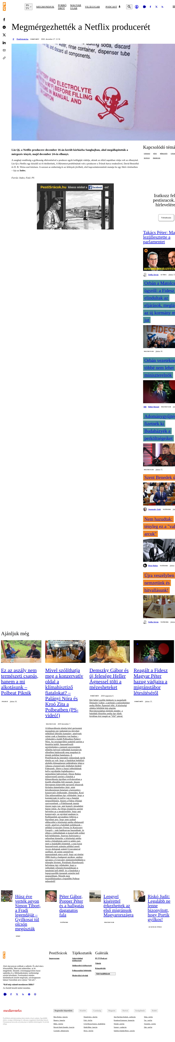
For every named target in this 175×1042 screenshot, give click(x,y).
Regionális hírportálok (64, 1011)
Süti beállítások (103, 974)
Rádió (154, 1011)
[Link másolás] (4, 58)
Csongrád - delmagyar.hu (61, 1031)
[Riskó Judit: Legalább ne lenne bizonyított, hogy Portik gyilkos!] (139, 896)
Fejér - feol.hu (88, 1020)
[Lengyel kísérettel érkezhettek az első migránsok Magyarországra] (95, 896)
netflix (147, 158)
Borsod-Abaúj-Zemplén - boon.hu (64, 1027)
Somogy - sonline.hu (120, 1027)
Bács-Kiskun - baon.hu (61, 1017)
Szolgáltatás (140, 1011)
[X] (156, 7)
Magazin (111, 1011)
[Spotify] (29, 994)
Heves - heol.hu (88, 1031)
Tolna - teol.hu (148, 1017)
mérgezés (163, 153)
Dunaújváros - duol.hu (90, 1017)
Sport (18, 936)
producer (156, 158)
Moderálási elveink (80, 975)
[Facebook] (150, 7)
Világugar (92, 6)
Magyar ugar (75, 7)
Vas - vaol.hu (148, 1020)
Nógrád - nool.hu (119, 1024)
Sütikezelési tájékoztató (82, 966)
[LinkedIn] (4, 42)
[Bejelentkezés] (136, 7)
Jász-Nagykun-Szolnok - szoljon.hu (125, 1017)
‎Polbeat (5, 701)
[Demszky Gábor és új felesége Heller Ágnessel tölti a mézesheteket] (109, 651)
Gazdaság (97, 1011)
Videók (98, 963)
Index (22, 170)
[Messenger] (4, 27)
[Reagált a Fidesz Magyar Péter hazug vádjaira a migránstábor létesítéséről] (154, 651)
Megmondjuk (45, 6)
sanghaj (147, 153)
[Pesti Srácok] (12, 6)
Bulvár (125, 1011)
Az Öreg (164, 274)
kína (155, 153)
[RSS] (162, 7)
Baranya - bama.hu (59, 1020)
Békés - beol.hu (58, 1024)
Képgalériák (100, 968)
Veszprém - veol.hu (150, 1024)
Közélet (83, 1011)
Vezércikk (167, 509)
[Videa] (144, 7)
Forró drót (62, 7)
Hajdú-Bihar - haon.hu (90, 1027)
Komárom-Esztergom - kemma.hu (124, 1020)
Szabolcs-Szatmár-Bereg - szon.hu (124, 1031)
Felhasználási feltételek (81, 970)
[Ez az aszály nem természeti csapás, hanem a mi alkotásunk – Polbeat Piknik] (21, 651)
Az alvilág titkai (155, 927)
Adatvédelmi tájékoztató (77, 959)
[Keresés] (129, 6)
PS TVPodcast (101, 958)
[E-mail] (4, 50)
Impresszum (54, 958)
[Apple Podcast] (35, 994)
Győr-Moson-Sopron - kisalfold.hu (94, 1024)
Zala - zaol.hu (148, 1027)
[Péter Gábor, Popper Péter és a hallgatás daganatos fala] (51, 896)
